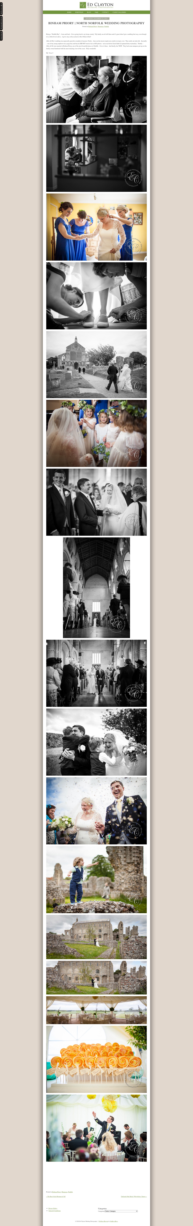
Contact (105, 12)
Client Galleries (119, 12)
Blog (89, 12)
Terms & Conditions (54, 1211)
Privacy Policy (52, 1208)
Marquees (101, 26)
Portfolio (79, 12)
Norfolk (106, 26)
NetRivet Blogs (114, 1221)
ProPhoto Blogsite (103, 1221)
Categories (101, 1211)
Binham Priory (92, 26)
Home (69, 12)
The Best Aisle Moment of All (55, 1196)
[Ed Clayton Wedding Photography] (96, 10)
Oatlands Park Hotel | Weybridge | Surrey (134, 1196)
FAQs (96, 12)
